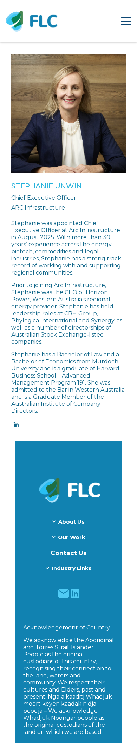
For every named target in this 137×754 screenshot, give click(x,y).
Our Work (71, 537)
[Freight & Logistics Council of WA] (32, 21)
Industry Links (72, 568)
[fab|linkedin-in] (16, 424)
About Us (71, 521)
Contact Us (69, 552)
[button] (126, 21)
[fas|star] (63, 593)
